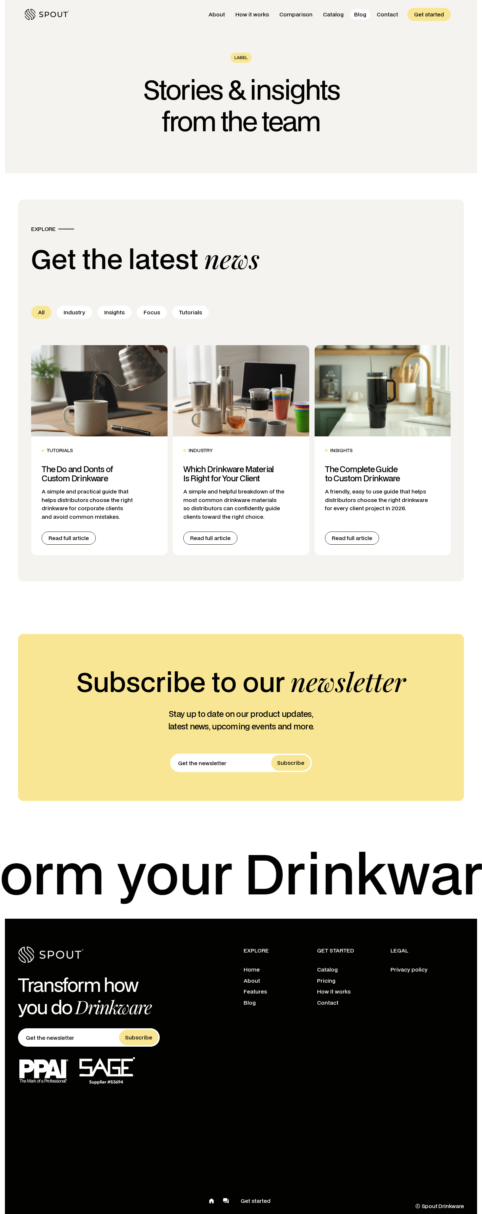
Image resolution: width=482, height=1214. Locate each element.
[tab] (41, 312)
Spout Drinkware (443, 1206)
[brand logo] (47, 14)
